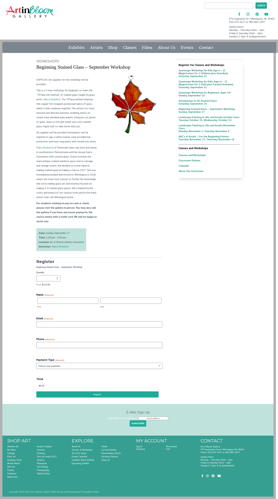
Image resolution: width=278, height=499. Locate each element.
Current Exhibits (109, 449)
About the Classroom (191, 171)
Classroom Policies (189, 160)
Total (39, 379)
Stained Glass (43, 473)
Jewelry (40, 459)
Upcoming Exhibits (80, 463)
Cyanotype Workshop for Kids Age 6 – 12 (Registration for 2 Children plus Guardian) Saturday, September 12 (203, 73)
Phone (45, 339)
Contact (206, 47)
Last (102, 306)
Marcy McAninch (51, 99)
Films (147, 47)
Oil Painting (42, 466)
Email (44, 318)
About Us (166, 47)
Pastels (10, 470)
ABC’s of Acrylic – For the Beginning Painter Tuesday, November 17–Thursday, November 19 (206, 138)
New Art (11, 466)
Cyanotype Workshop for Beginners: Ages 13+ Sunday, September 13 (205, 94)
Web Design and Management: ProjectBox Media (75, 491)
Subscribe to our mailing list (123, 418)
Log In (139, 446)
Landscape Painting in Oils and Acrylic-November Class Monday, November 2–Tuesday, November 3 (207, 128)
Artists (96, 47)
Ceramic (41, 449)
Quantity (40, 272)
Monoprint (42, 463)
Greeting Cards (14, 459)
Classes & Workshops (82, 449)
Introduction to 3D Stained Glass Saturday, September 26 (198, 102)
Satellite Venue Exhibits (83, 459)
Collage (11, 453)
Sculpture (11, 473)
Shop (113, 47)
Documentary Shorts (111, 453)
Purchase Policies (110, 456)
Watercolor (12, 476)
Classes (129, 47)
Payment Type (50, 360)
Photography (43, 470)
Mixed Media (13, 463)
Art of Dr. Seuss (79, 453)
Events (187, 47)
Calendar (184, 165)
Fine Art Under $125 (47, 456)
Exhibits (76, 47)
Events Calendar (79, 456)
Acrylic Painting (44, 446)
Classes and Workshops (192, 155)
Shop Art (106, 459)
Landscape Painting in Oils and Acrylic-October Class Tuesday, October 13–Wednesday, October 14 (209, 118)
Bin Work (11, 449)
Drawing (41, 453)
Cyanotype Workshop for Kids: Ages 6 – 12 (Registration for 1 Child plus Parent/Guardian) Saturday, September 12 (206, 84)
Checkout (140, 449)
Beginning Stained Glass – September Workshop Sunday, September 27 (207, 110)
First (39, 306)
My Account (171, 446)
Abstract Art (12, 446)
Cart (168, 449)
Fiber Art (11, 456)
